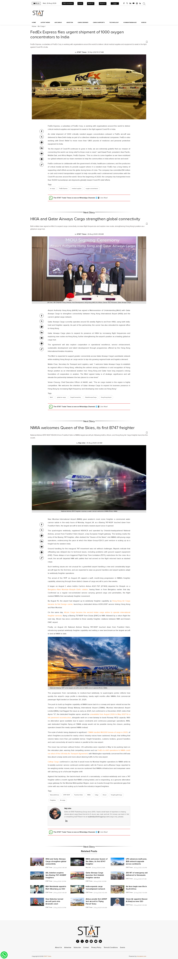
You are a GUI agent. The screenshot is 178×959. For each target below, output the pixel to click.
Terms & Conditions (111, 947)
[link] (42, 165)
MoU (51, 397)
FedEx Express (63, 188)
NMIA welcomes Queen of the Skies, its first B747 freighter (82, 427)
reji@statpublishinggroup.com (98, 817)
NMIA (89, 795)
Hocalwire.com (141, 956)
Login (115, 3)
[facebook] (124, 3)
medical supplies (76, 188)
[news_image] (37, 862)
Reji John (67, 808)
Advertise (67, 947)
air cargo (52, 188)
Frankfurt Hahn (78, 795)
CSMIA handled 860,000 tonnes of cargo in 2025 (108, 732)
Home (34, 22)
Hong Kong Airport (106, 397)
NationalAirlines (54, 795)
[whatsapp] (42, 142)
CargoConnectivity (75, 397)
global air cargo (61, 397)
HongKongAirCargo (116, 795)
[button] (89, 41)
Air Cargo (41, 26)
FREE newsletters (68, 3)
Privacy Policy (96, 947)
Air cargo (62, 800)
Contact (86, 947)
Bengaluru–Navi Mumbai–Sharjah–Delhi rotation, (68, 589)
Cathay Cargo (53, 762)
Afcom (105, 795)
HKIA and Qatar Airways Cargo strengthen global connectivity (85, 219)
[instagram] (137, 3)
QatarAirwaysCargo (91, 397)
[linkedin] (130, 3)
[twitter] (127, 3)
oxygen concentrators (92, 188)
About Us (58, 947)
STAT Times (49, 867)
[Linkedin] (42, 148)
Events (80, 3)
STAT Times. (48, 956)
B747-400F (66, 795)
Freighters (53, 800)
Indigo (96, 795)
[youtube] (133, 3)
